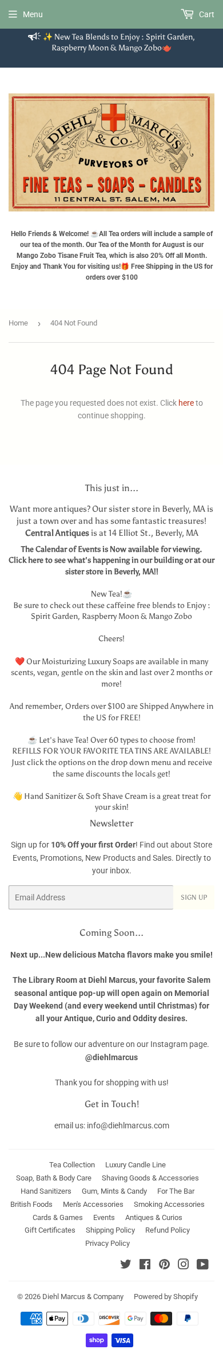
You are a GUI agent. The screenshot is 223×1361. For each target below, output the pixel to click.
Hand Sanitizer (50, 796)
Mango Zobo (170, 616)
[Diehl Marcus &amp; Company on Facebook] (145, 1265)
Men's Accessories (93, 1204)
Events (104, 1217)
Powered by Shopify (166, 1296)
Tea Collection (72, 1164)
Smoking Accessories (169, 1204)
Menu (33, 14)
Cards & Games (58, 1217)
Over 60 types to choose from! (143, 740)
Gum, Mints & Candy (114, 1191)
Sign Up (194, 897)
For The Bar (175, 1191)
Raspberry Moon (110, 616)
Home (18, 323)
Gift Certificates (50, 1230)
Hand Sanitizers (46, 1191)
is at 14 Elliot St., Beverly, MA (111, 533)
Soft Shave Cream (117, 796)
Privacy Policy (107, 1243)
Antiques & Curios (153, 1217)
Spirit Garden (54, 616)
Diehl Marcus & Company (83, 1296)
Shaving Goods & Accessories (150, 1178)
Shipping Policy (110, 1230)
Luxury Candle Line (135, 1164)
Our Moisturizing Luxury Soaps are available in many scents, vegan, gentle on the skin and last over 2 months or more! (111, 673)
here (186, 402)
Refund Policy (167, 1230)
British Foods (31, 1204)
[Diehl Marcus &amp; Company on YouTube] (203, 1265)
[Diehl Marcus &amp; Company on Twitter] (126, 1265)
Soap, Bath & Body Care (53, 1178)
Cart (205, 14)
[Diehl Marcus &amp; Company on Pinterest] (164, 1265)
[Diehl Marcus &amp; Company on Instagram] (183, 1265)
